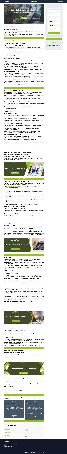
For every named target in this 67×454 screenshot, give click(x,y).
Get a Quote (24, 18)
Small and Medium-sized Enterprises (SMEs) (13, 186)
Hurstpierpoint (7, 429)
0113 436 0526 (34, 1)
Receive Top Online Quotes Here (24, 178)
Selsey (26, 436)
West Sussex (27, 427)
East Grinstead (7, 432)
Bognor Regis (27, 433)
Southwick (7, 435)
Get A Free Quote (24, 421)
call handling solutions (12, 26)
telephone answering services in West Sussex (20, 47)
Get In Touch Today (24, 37)
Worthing (26, 429)
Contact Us (24, 347)
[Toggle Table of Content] (13, 40)
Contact (60, 1)
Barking (5, 392)
